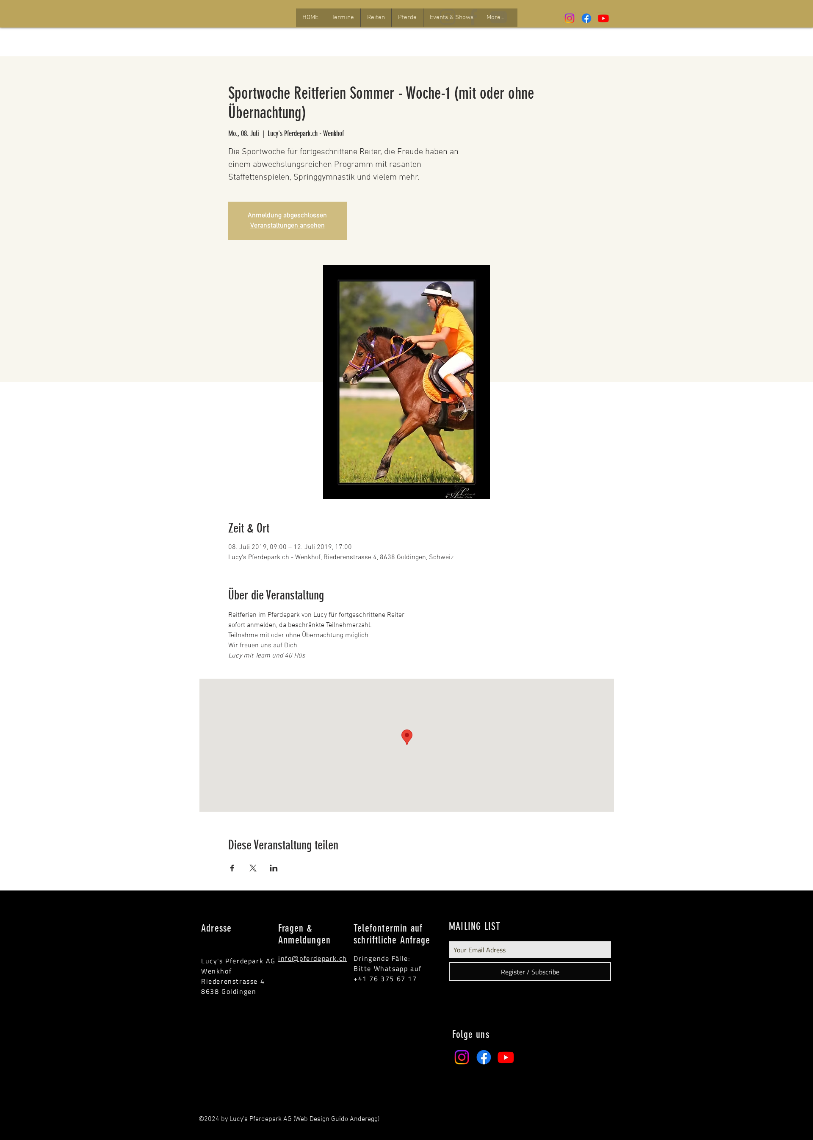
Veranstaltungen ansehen (287, 226)
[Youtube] (603, 18)
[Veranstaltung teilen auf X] (253, 868)
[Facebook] (586, 18)
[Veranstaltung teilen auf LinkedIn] (274, 868)
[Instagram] (569, 18)
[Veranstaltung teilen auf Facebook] (232, 868)
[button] (342, 17)
